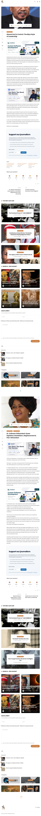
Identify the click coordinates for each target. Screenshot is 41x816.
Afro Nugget (9, 31)
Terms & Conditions (29, 155)
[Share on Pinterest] (2, 46)
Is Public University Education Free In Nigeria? (31, 190)
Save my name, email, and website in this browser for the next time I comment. (18, 338)
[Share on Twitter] (2, 42)
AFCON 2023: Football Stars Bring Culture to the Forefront (33, 164)
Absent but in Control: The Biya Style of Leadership (31, 596)
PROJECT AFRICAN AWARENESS (28, 271)
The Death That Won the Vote (20, 639)
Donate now (23, 152)
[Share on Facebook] (2, 39)
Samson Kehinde (18, 214)
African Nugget (18, 236)
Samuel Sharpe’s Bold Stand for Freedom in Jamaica (10, 282)
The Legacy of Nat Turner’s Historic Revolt (20, 254)
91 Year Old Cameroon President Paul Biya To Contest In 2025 (10, 164)
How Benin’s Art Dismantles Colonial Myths (9, 302)
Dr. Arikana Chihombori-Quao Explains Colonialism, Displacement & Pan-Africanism (14, 192)
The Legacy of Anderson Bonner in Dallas (14, 358)
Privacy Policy (35, 155)
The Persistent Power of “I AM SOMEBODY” (20, 213)
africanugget (17, 25)
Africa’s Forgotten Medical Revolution (14, 363)
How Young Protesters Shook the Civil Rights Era (20, 659)
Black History (20, 252)
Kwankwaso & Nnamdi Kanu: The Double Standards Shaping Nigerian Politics (20, 233)
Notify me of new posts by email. (26, 320)
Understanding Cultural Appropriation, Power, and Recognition (29, 281)
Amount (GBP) (11, 152)
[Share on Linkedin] (2, 49)
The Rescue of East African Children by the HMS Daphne (30, 302)
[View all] (10, 375)
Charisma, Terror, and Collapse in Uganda (15, 353)
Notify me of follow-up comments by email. (10, 320)
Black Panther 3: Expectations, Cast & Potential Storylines (16, 597)
